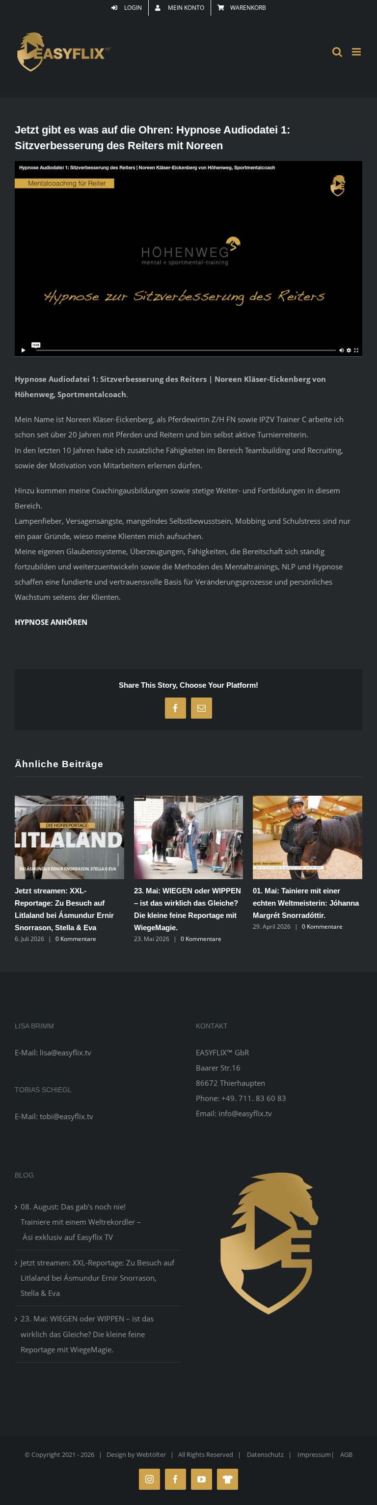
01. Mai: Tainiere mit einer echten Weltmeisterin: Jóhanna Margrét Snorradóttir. (306, 903)
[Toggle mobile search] (337, 52)
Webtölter (151, 1454)
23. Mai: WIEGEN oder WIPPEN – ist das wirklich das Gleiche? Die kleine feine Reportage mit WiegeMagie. (87, 1334)
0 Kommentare (75, 939)
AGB (346, 1454)
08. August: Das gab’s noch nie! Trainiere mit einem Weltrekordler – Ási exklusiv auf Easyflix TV (81, 1222)
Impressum (314, 1454)
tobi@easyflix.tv (66, 1116)
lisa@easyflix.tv (65, 1052)
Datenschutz (265, 1454)
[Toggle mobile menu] (357, 52)
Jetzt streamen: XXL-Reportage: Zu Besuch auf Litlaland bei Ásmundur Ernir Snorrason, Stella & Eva (97, 1278)
